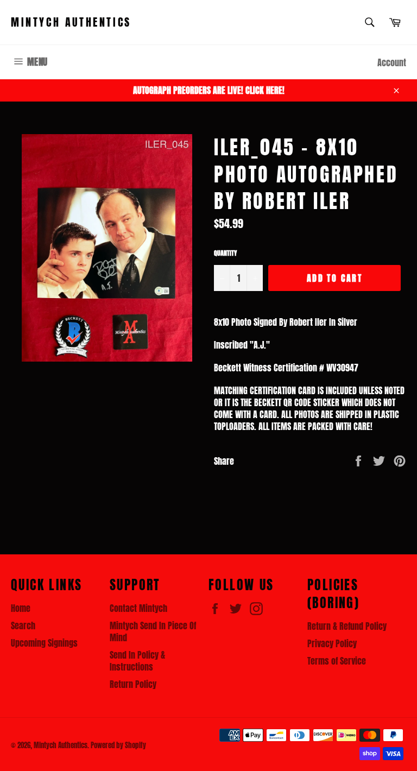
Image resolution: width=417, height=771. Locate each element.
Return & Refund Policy (347, 626)
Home (20, 608)
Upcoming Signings (44, 642)
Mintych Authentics (71, 22)
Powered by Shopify (118, 745)
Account (391, 62)
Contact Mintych (138, 608)
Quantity (225, 253)
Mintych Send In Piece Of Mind (153, 631)
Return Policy (133, 684)
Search (23, 625)
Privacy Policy (332, 643)
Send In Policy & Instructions (137, 660)
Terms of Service (336, 660)
